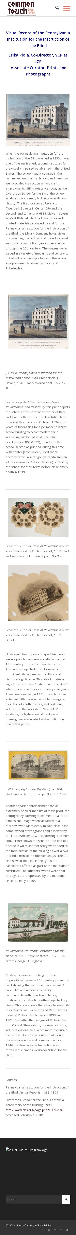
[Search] (55, 8)
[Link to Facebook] (43, 1230)
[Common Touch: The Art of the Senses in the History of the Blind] (31, 8)
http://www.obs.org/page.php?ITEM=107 (35, 1110)
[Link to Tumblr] (55, 1230)
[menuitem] (55, 8)
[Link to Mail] (67, 1230)
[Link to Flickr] (61, 1230)
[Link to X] (49, 1230)
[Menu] (64, 8)
